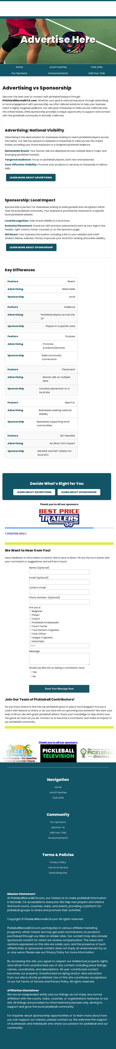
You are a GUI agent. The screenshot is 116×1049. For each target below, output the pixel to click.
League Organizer (42, 637)
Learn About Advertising (34, 492)
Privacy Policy (58, 862)
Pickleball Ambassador (45, 622)
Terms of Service (58, 867)
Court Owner (39, 626)
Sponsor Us (58, 827)
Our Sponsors (19, 73)
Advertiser (38, 641)
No (34, 676)
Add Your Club (96, 73)
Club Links (97, 67)
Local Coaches (58, 67)
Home (19, 67)
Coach (36, 618)
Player (36, 615)
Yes (35, 672)
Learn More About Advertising (31, 177)
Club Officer (39, 634)
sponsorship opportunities (51, 1015)
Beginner (37, 611)
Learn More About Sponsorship (31, 247)
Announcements (58, 73)
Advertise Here (58, 39)
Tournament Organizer (45, 630)
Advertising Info (58, 873)
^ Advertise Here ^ (16, 533)
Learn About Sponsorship (79, 492)
